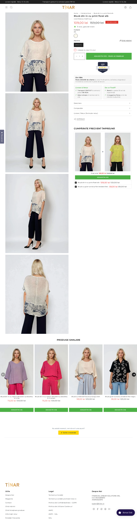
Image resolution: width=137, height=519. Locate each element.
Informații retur (11, 514)
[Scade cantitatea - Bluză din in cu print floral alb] (76, 56)
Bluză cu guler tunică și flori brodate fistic (93, 186)
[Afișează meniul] (6, 7)
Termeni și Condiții (56, 495)
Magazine (9, 499)
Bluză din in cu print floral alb (88, 182)
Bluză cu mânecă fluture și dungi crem (85, 396)
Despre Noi (9, 495)
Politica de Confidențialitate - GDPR (63, 503)
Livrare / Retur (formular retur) (86, 113)
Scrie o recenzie (71, 433)
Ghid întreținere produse (14, 510)
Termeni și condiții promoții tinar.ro (62, 499)
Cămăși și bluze (86, 13)
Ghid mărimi (10, 506)
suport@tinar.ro (98, 504)
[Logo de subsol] (12, 485)
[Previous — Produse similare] (3, 375)
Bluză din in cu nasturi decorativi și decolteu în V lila (17, 397)
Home (76, 13)
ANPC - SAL (53, 514)
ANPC (51, 510)
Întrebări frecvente (12, 518)
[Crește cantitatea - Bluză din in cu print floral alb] (83, 56)
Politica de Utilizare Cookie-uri (60, 506)
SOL (50, 518)
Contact (8, 503)
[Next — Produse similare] (134, 375)
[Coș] (130, 7)
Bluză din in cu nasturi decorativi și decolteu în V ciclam (51, 397)
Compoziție (78, 108)
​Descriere (77, 103)
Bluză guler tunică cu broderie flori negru (120, 396)
